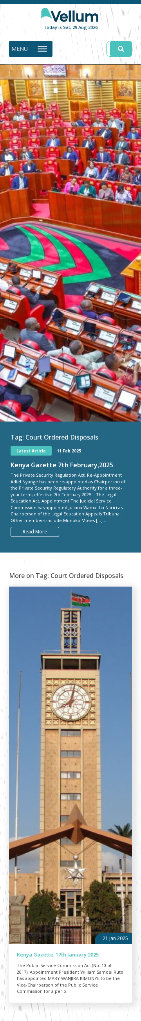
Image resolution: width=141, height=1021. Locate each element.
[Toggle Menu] (42, 48)
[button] (19, 49)
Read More (35, 531)
